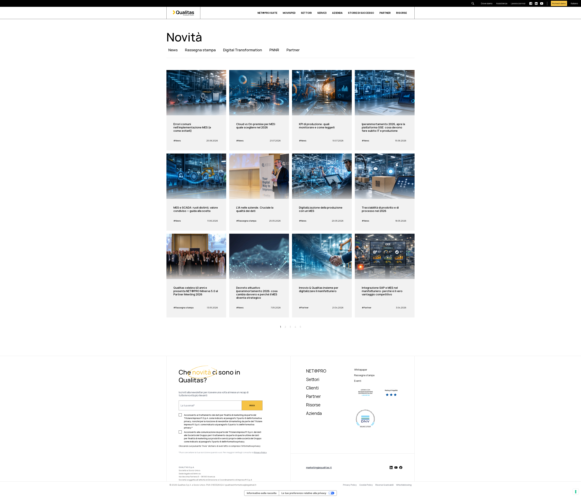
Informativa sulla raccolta (261, 493)
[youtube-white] (541, 3)
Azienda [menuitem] (314, 413)
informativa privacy (251, 446)
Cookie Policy (366, 485)
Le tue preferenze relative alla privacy (303, 493)
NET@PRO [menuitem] (316, 371)
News (173, 49)
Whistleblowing (404, 485)
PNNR (274, 49)
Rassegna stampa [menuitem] (364, 375)
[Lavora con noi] (516, 3)
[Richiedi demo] (557, 3)
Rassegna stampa (200, 49)
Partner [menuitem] (313, 396)
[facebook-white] (531, 3)
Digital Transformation (242, 49)
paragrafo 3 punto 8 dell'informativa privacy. (223, 441)
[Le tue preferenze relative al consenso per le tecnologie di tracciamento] (576, 492)
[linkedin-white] (536, 3)
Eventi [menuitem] (357, 381)
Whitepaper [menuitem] (360, 369)
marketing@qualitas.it (319, 467)
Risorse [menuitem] (313, 405)
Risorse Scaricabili (384, 485)
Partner (293, 49)
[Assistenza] (499, 3)
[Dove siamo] (484, 3)
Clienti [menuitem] (312, 388)
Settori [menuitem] (312, 379)
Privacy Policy (350, 485)
